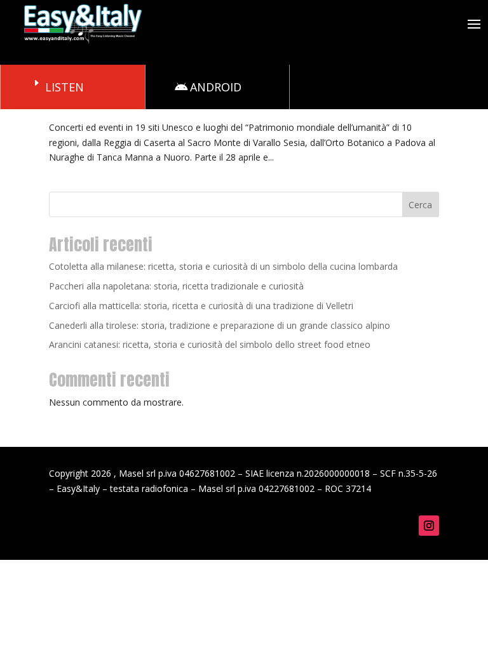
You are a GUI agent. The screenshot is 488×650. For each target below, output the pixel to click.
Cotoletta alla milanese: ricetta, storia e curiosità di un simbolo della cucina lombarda (223, 266)
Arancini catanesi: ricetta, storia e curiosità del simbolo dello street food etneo (209, 344)
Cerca (420, 205)
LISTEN (64, 87)
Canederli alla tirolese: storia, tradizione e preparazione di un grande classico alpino (219, 325)
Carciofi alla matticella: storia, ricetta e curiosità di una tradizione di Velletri (201, 306)
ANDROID (215, 87)
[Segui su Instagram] (429, 525)
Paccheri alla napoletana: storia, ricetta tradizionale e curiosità (176, 286)
